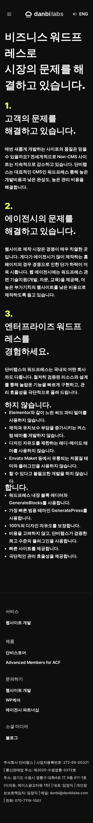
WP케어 (13, 700)
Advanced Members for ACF (33, 662)
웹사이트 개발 (18, 622)
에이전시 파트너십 (22, 709)
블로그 (12, 737)
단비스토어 (16, 652)
